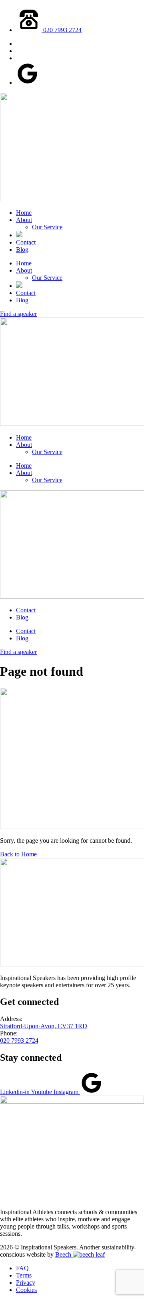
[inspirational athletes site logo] (72, 1101)
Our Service (47, 227)
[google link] (27, 82)
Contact (26, 242)
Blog (22, 249)
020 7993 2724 (19, 1040)
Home (24, 212)
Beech (64, 1254)
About (24, 219)
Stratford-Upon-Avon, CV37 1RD (43, 1026)
